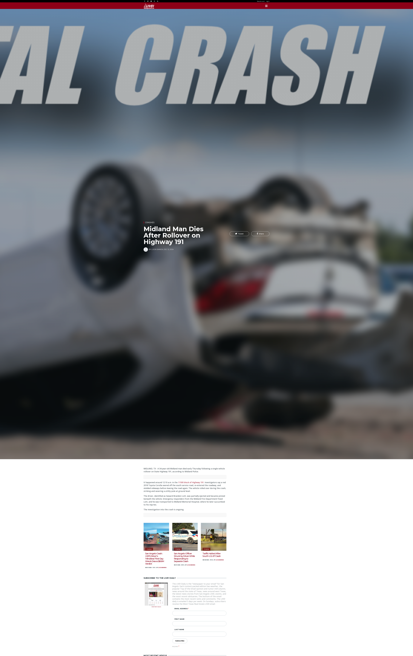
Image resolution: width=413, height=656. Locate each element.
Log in (267, 1)
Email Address (181, 609)
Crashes (149, 222)
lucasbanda (162, 567)
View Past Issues (156, 607)
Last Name (179, 629)
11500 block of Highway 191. (191, 482)
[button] (239, 233)
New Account (261, 1)
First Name (179, 619)
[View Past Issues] (156, 593)
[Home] (149, 6)
